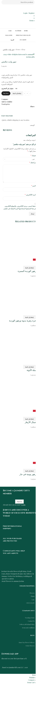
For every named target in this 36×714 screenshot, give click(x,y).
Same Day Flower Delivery (27, 642)
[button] (29, 268)
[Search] (3, 2)
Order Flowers (30, 646)
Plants (33, 596)
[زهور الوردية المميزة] (19, 242)
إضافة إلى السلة (17, 93)
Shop (23, 49)
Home (18, 49)
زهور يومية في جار (27, 474)
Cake (33, 600)
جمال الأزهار (30, 422)
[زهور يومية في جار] (19, 445)
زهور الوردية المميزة (27, 271)
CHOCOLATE (30, 603)
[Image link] (18, 564)
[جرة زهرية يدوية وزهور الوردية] (19, 294)
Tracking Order (30, 618)
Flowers (32, 593)
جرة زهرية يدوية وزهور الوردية (22, 320)
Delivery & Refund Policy (27, 624)
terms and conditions (28, 628)
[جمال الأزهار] (19, 393)
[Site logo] (23, 8)
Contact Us (31, 621)
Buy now (5, 93)
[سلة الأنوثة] (19, 343)
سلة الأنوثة (31, 370)
